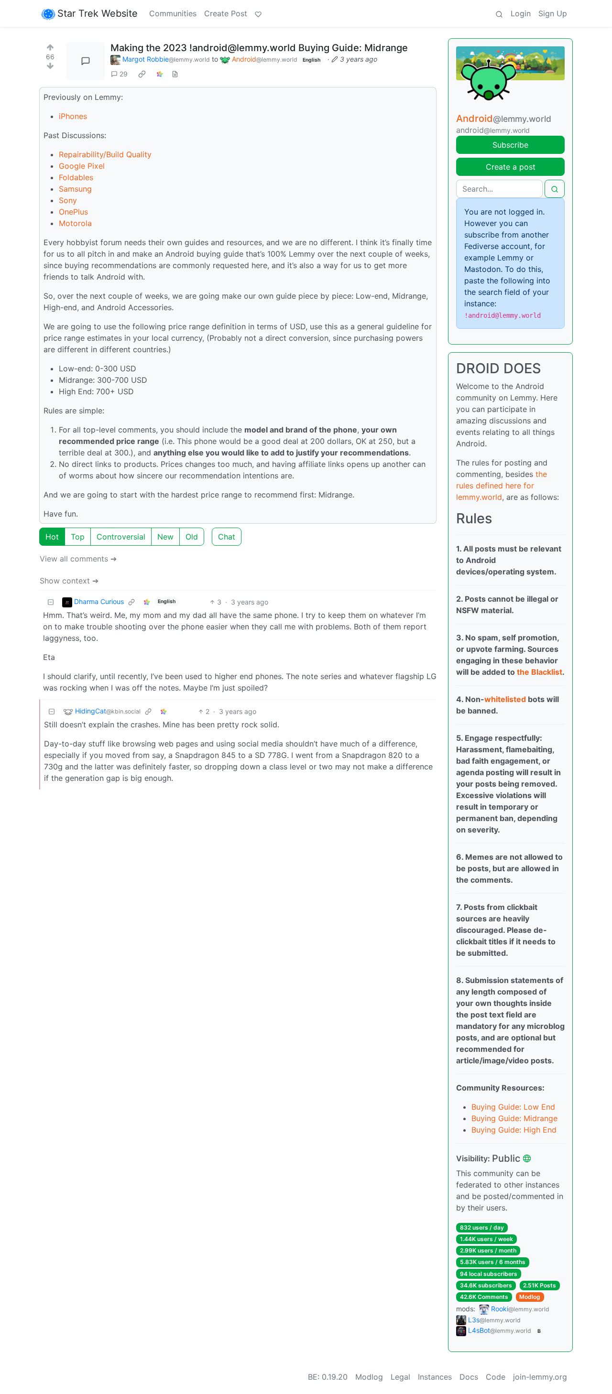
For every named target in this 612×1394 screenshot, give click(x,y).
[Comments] (85, 61)
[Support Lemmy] (258, 13)
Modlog (529, 1296)
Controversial (121, 536)
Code (495, 1377)
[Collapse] (50, 601)
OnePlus (73, 211)
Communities (173, 13)
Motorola (75, 223)
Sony (68, 200)
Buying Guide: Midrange (514, 1118)
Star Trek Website (97, 13)
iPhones (73, 116)
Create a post (511, 167)
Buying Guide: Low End (513, 1107)
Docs (468, 1377)
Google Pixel (82, 166)
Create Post (225, 13)
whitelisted (505, 699)
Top (78, 536)
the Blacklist (539, 672)
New (165, 536)
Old (192, 536)
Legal (400, 1377)
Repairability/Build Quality (105, 154)
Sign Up (552, 13)
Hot (52, 536)
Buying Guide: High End (514, 1130)
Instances (435, 1377)
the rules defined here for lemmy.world (501, 485)
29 (124, 74)
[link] (142, 74)
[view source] (175, 73)
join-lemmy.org (540, 1377)
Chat (226, 536)
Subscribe (510, 145)
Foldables (76, 177)
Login (521, 13)
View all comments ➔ (78, 558)
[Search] (499, 13)
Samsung (75, 189)
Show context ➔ (69, 580)
